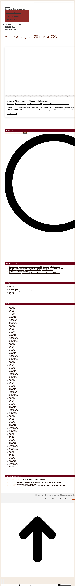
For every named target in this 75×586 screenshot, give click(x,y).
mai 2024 (11, 347)
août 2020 (11, 415)
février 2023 (12, 370)
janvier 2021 (12, 407)
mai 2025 (11, 329)
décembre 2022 (13, 373)
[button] (17, 3)
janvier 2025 (12, 335)
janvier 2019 (12, 443)
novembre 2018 (13, 446)
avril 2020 (12, 421)
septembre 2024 (13, 341)
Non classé (12, 292)
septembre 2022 (13, 377)
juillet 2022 (12, 380)
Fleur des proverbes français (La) (26, 484)
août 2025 (11, 325)
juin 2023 (11, 364)
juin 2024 (11, 346)
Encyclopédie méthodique (25, 481)
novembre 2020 (13, 410)
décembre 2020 (13, 409)
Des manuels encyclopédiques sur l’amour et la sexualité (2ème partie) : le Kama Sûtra (34, 267)
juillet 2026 (12, 308)
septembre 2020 (13, 413)
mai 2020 (11, 419)
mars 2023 (12, 368)
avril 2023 (12, 367)
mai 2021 (11, 401)
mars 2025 (12, 332)
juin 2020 (11, 418)
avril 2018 (12, 457)
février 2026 (12, 316)
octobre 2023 (12, 358)
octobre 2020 (12, 412)
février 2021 (12, 406)
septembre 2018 (13, 449)
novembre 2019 (13, 428)
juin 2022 (11, 382)
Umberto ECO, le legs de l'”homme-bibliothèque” (28, 101)
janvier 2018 (12, 461)
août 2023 (11, 361)
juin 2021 (11, 400)
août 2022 (11, 379)
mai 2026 (11, 311)
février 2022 (12, 388)
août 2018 (11, 451)
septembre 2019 (13, 431)
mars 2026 (12, 314)
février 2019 (12, 442)
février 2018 (12, 460)
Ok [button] (59, 585)
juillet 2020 (12, 416)
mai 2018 (11, 455)
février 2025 (12, 334)
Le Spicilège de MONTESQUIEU (18, 271)
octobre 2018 (12, 448)
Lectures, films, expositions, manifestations (21, 291)
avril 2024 (12, 349)
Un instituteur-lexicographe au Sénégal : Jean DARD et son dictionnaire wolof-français (34, 273)
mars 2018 (12, 458)
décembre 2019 (13, 427)
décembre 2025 (13, 319)
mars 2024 (12, 350)
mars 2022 (12, 386)
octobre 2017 (12, 466)
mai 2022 (11, 383)
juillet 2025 (12, 326)
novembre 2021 (13, 392)
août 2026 (11, 307)
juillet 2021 (12, 398)
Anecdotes (10, 104)
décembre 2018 (13, 445)
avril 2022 (12, 385)
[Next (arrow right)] (3, 582)
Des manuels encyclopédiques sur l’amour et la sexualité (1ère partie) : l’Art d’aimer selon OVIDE (38, 268)
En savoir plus (65, 585)
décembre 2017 (13, 463)
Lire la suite (11, 114)
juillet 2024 (12, 344)
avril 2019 (12, 439)
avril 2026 (12, 313)
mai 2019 (11, 437)
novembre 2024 (13, 338)
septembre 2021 (13, 395)
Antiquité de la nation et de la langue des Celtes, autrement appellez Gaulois (38, 482)
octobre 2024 (12, 340)
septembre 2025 (13, 323)
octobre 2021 (12, 394)
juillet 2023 (12, 362)
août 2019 (11, 433)
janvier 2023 (12, 371)
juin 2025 (11, 328)
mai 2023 (11, 365)
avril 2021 (12, 403)
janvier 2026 (12, 317)
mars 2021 (12, 404)
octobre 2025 (12, 322)
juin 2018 (11, 454)
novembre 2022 (13, 374)
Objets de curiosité (33, 104)
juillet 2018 (12, 452)
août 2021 (11, 397)
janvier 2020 (12, 425)
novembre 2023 (13, 356)
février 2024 (12, 352)
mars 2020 (12, 422)
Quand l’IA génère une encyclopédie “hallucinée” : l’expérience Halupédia (31, 270)
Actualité (11, 286)
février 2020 (12, 424)
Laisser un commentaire (60, 104)
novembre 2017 (13, 464)
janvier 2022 (12, 389)
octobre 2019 (12, 430)
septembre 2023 (13, 359)
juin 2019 (11, 436)
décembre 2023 (13, 355)
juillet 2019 (12, 434)
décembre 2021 (13, 391)
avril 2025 (12, 331)
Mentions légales (66, 495)
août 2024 (11, 343)
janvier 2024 (12, 353)
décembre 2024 (13, 337)
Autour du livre (20, 104)
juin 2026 (11, 310)
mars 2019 (12, 440)
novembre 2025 (13, 320)
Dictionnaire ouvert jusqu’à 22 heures (34, 479)
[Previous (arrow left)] (1, 582)
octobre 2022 (12, 376)
